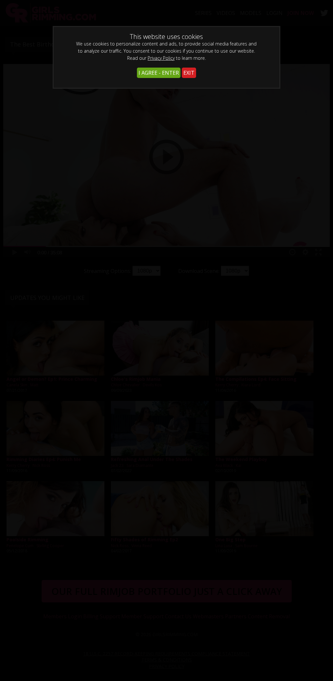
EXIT (188, 72)
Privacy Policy (161, 58)
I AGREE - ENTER (159, 72)
